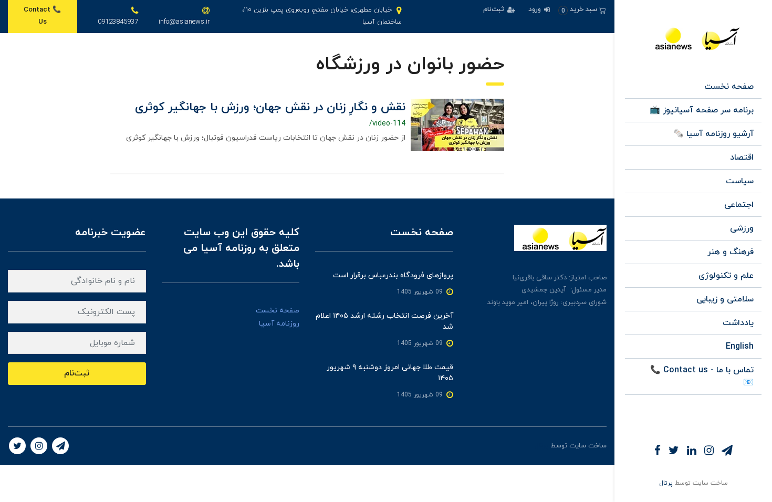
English (740, 346)
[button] (582, 9)
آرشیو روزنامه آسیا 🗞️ (713, 134)
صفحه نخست (729, 86)
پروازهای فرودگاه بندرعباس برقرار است (393, 275)
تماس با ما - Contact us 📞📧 (702, 376)
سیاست (740, 181)
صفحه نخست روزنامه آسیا (277, 317)
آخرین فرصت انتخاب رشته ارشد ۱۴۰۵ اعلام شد (384, 321)
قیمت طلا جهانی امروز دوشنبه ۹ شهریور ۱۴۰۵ (390, 372)
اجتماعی (739, 205)
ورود (535, 9)
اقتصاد (742, 157)
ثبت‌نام (494, 9)
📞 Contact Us (42, 16)
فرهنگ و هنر (730, 252)
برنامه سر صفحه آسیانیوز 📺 (702, 110)
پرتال (666, 483)
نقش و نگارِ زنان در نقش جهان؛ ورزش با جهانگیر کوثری (270, 107)
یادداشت (738, 323)
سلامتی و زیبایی (725, 299)
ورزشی (742, 228)
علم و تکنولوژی (726, 275)
